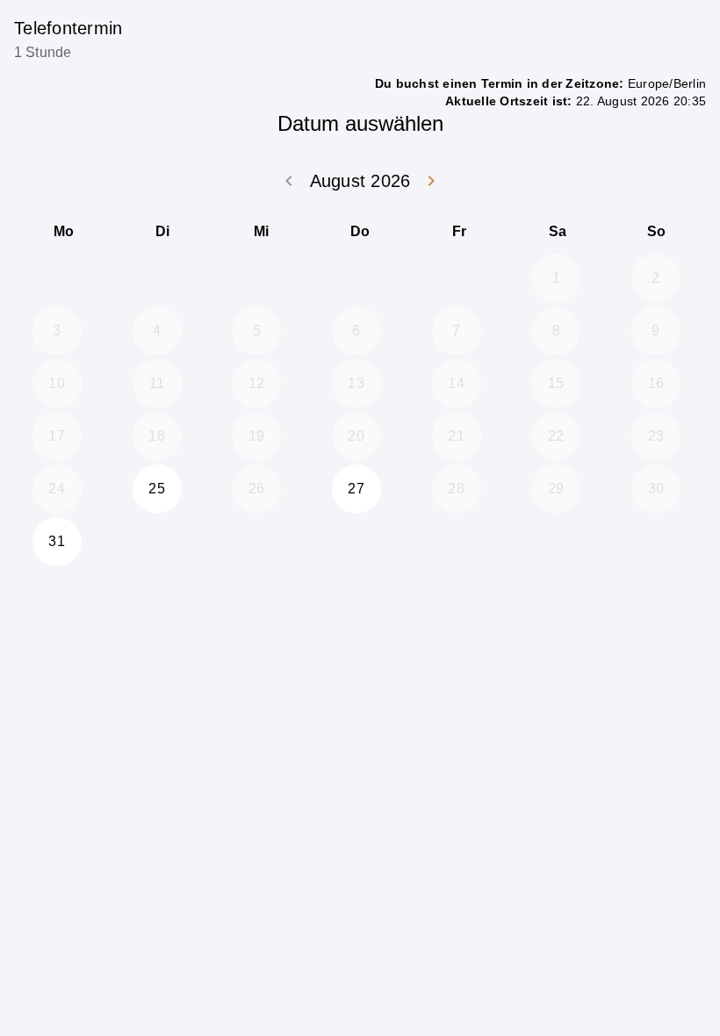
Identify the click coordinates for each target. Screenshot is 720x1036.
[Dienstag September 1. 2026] (157, 541)
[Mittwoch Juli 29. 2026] (256, 278)
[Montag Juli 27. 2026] (57, 278)
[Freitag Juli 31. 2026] (456, 278)
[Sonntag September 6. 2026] (655, 541)
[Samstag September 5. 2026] (555, 541)
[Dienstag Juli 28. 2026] (157, 278)
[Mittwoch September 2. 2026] (256, 541)
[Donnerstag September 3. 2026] (356, 541)
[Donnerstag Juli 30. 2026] (356, 278)
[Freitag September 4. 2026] (456, 541)
